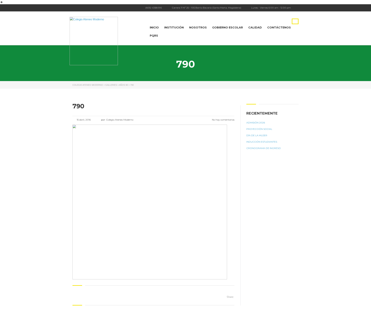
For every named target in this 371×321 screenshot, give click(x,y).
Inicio (154, 27)
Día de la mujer (256, 135)
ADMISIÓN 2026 (255, 122)
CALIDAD (255, 27)
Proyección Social (259, 129)
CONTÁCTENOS (279, 27)
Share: (230, 296)
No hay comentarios (222, 119)
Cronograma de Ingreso (263, 148)
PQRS (154, 35)
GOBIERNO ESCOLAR (227, 27)
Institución (174, 27)
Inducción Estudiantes (261, 141)
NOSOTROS (198, 27)
